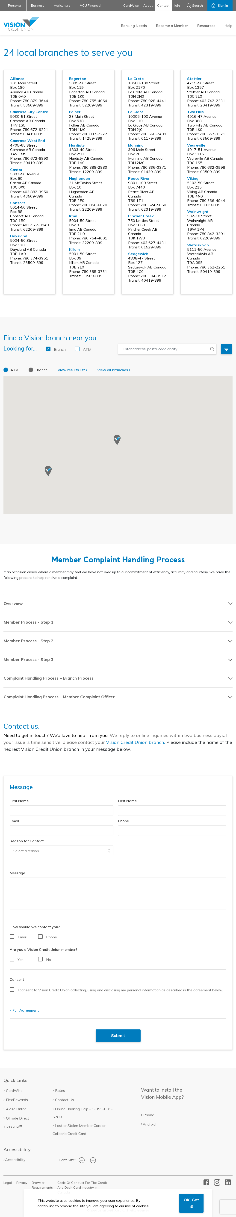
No (48, 959)
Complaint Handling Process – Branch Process (49, 678)
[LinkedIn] (228, 1182)
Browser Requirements (42, 1185)
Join (177, 5)
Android (149, 1124)
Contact (163, 5)
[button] (117, 440)
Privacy (21, 1183)
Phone (123, 821)
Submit (118, 1035)
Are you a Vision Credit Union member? (43, 949)
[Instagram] (217, 1182)
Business (37, 5)
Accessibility (15, 1159)
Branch (60, 349)
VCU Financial (90, 5)
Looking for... (20, 348)
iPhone (148, 1115)
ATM (87, 349)
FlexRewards (17, 1099)
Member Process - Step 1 (28, 622)
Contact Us (64, 1099)
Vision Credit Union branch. (135, 742)
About (148, 5)
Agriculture (62, 5)
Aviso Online (16, 1109)
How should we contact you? (35, 927)
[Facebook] (206, 1182)
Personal (14, 5)
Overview (13, 603)
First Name (19, 801)
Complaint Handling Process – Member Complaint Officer (59, 696)
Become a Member (172, 25)
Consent (17, 979)
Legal (7, 1183)
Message (17, 873)
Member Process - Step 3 (28, 659)
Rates (60, 1090)
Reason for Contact (27, 841)
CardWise (131, 5)
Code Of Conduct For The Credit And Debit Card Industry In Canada (82, 1187)
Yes (21, 959)
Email (14, 821)
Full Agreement (25, 1010)
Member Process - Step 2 (28, 640)
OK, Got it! (191, 1203)
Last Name (127, 801)
